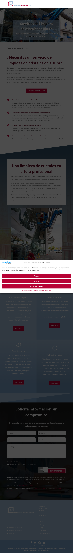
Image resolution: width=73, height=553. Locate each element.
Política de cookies (27, 290)
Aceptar (36, 276)
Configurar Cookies (36, 286)
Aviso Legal (48, 290)
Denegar (36, 281)
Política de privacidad (38, 290)
